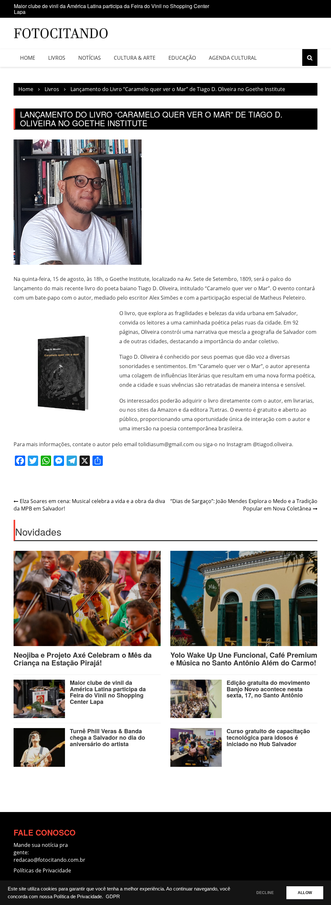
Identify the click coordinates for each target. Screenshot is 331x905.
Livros (56, 57)
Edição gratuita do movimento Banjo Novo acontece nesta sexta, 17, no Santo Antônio (268, 689)
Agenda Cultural (233, 57)
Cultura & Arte (134, 57)
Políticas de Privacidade (42, 870)
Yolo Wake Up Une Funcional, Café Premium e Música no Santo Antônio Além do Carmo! (243, 659)
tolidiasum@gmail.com (166, 444)
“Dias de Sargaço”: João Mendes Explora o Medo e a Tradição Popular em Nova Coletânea (243, 505)
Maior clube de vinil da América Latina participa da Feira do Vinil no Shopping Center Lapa (111, 8)
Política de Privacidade (78, 896)
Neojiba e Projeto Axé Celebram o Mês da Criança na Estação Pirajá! (83, 659)
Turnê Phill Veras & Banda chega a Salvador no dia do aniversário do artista (107, 737)
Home (27, 57)
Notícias (89, 57)
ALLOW (305, 892)
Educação (182, 57)
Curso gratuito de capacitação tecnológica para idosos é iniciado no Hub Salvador (268, 737)
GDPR (113, 896)
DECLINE (265, 892)
